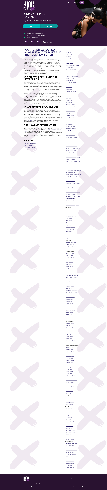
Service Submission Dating (71, 318)
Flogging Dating (69, 238)
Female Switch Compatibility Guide (73, 196)
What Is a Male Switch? (70, 198)
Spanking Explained (70, 231)
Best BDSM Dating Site (70, 432)
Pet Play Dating (69, 369)
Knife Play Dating (69, 404)
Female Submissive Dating (71, 172)
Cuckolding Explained (70, 360)
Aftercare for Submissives (71, 128)
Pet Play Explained (69, 367)
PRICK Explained (69, 102)
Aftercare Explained (69, 80)
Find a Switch (68, 419)
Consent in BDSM (69, 95)
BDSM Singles (68, 413)
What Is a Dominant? (70, 144)
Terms (78, 486)
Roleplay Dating (69, 338)
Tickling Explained (69, 262)
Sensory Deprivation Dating (71, 277)
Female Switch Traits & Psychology (73, 192)
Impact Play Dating (70, 229)
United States (76, 483)
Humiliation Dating (69, 325)
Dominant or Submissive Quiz (71, 443)
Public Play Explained (70, 356)
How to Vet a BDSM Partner (71, 108)
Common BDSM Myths (70, 60)
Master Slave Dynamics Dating (72, 292)
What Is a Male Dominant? (71, 154)
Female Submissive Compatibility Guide (73, 174)
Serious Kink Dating (69, 437)
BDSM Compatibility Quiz (71, 448)
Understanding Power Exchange (72, 76)
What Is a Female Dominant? (71, 146)
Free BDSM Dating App (70, 430)
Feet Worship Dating (70, 259)
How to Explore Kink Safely (71, 69)
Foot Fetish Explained (70, 253)
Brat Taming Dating (70, 342)
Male (31, 26)
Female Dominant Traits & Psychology (73, 148)
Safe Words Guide (69, 124)
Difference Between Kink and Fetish (73, 65)
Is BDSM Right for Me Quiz (71, 454)
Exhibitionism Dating (70, 353)
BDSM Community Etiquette (71, 91)
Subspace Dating (69, 388)
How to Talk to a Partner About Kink (73, 84)
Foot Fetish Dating (69, 255)
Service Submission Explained (71, 316)
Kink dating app (28, 149)
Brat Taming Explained (70, 340)
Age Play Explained (69, 371)
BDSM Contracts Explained (71, 132)
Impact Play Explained (70, 227)
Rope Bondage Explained (71, 216)
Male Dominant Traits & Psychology (73, 157)
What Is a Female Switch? (71, 189)
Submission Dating (69, 288)
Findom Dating (69, 314)
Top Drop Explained (69, 391)
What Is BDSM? (69, 52)
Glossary (76, 2)
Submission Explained (70, 286)
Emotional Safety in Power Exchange (73, 117)
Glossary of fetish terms (73, 478)
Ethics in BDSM (69, 89)
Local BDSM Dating (69, 428)
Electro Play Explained (70, 270)
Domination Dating (69, 284)
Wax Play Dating (69, 268)
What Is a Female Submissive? (72, 168)
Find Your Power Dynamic (71, 465)
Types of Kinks (68, 56)
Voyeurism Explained (70, 347)
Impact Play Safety (69, 113)
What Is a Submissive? (70, 165)
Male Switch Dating (70, 203)
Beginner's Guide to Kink (70, 58)
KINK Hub (69, 2)
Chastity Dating (69, 301)
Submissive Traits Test (70, 461)
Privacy (81, 486)
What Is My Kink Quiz (70, 445)
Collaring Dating (69, 305)
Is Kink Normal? (69, 87)
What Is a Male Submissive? (71, 176)
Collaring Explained (69, 303)
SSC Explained (68, 98)
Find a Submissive (69, 417)
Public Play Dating (69, 358)
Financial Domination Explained (72, 308)
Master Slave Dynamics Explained (72, 290)
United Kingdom (69, 483)
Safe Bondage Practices (70, 111)
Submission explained (30, 147)
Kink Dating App (69, 408)
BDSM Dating (68, 410)
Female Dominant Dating (71, 150)
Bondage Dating (69, 214)
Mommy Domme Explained (71, 380)
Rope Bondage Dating (70, 218)
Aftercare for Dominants (70, 126)
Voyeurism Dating (69, 349)
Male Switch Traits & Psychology (72, 200)
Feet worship (30, 120)
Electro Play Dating (70, 273)
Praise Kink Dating (69, 334)
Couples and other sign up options (47, 29)
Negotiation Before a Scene (71, 106)
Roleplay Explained (69, 336)
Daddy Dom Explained (70, 375)
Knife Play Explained (70, 402)
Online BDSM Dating (70, 426)
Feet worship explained (30, 143)
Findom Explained (69, 312)
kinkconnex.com (44, 483)
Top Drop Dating (69, 393)
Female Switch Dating (70, 194)
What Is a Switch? (69, 187)
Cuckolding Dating (69, 362)
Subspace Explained (70, 386)
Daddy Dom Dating (70, 377)
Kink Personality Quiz (70, 458)
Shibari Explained (69, 220)
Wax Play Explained (69, 266)
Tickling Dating (69, 264)
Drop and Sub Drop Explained (71, 119)
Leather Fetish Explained (71, 242)
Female (49, 26)
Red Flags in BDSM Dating (71, 104)
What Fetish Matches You (71, 456)
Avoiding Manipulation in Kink (71, 137)
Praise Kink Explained (70, 332)
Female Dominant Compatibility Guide (73, 152)
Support (74, 486)
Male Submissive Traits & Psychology (73, 178)
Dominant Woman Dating (71, 421)
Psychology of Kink (69, 63)
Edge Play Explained (70, 397)
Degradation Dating (70, 329)
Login (81, 2)
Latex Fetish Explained (70, 246)
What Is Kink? (68, 50)
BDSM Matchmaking (70, 434)
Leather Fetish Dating (70, 244)
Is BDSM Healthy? (69, 67)
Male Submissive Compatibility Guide (73, 183)
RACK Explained (69, 100)
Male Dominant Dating (70, 159)
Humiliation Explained (70, 323)
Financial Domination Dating (71, 310)
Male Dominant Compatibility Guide (73, 161)
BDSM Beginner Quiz (70, 467)
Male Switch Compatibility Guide (72, 205)
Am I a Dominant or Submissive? (72, 74)
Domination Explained (70, 281)
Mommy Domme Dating (71, 382)
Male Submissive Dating (70, 181)
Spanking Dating (69, 233)
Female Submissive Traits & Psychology (73, 170)
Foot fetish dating (52, 129)
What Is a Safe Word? (70, 78)
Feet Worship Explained (70, 257)
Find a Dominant (69, 415)
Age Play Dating (69, 373)
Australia (81, 483)
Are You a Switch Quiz (70, 452)
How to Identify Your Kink (71, 71)
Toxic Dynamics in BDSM (70, 135)
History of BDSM (69, 54)
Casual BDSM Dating (70, 439)
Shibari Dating (68, 222)
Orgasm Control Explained (71, 294)
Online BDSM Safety (70, 115)
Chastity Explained (69, 299)
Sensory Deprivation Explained (72, 275)
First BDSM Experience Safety (71, 130)
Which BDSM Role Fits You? (71, 450)
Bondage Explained (70, 211)
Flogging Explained (69, 235)
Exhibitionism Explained (70, 351)
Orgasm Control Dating (70, 297)
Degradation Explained (70, 327)
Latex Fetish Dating (70, 249)
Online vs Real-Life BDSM (71, 82)
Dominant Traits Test (70, 463)
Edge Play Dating (69, 399)
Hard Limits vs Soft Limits (71, 122)
